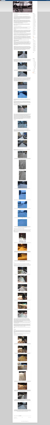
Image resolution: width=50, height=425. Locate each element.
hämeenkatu (34, 19)
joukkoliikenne (34, 21)
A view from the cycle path (34, 40)
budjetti (33, 16)
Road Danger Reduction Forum (34, 48)
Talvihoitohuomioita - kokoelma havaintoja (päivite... (35, 67)
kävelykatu (34, 22)
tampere (34, 30)
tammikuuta (35, 68)
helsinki (33, 18)
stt (33, 29)
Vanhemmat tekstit (29, 417)
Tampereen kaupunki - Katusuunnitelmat (34, 50)
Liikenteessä (34, 45)
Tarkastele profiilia (34, 73)
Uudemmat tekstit (15, 417)
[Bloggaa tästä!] (19, 415)
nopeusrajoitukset (34, 26)
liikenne (33, 24)
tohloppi (34, 32)
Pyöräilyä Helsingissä (34, 47)
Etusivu (22, 417)
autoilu (33, 15)
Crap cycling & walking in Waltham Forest (34, 43)
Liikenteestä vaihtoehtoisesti (34, 46)
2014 (33, 60)
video (33, 33)
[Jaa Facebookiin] (20, 415)
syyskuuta (34, 62)
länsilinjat (34, 25)
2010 (33, 70)
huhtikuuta (34, 64)
